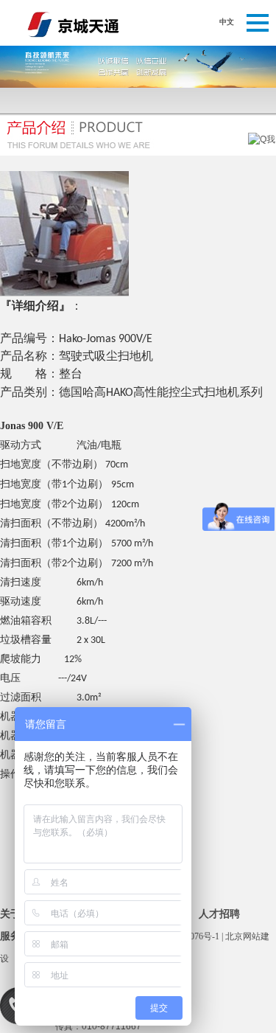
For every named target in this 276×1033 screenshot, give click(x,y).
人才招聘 (219, 913)
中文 (226, 22)
